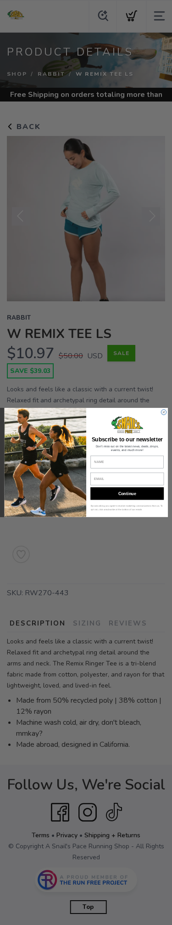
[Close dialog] (163, 412)
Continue (127, 493)
